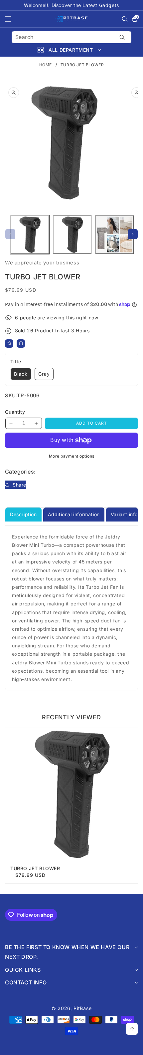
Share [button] (19, 485)
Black (21, 374)
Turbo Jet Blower (35, 868)
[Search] (122, 37)
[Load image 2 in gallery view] (72, 234)
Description (23, 514)
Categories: (20, 471)
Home (45, 64)
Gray (44, 374)
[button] (12, 19)
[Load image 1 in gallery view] (29, 234)
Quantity (15, 412)
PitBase (82, 1008)
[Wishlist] (9, 343)
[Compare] (21, 343)
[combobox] (71, 37)
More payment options (71, 456)
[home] (71, 1047)
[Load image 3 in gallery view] (114, 234)
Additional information (74, 514)
